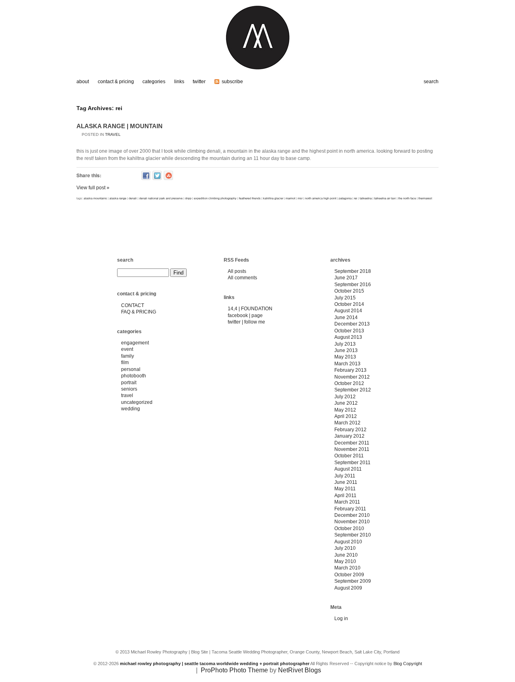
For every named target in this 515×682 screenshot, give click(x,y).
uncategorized (136, 402)
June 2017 (346, 278)
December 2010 (352, 515)
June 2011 (345, 482)
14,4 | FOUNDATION (250, 308)
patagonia (345, 198)
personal (130, 369)
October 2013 (349, 331)
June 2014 (346, 317)
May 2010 (345, 561)
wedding (130, 409)
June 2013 (346, 350)
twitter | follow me (246, 322)
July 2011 (344, 476)
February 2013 (350, 370)
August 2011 (348, 469)
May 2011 (345, 489)
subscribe (232, 81)
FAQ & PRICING (138, 312)
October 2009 (349, 575)
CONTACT (132, 305)
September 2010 (352, 535)
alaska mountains (95, 198)
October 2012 (349, 383)
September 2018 (352, 271)
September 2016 (352, 284)
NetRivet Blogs (299, 670)
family (127, 356)
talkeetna (366, 198)
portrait (128, 382)
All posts (237, 271)
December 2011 (351, 443)
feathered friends (250, 198)
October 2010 (349, 528)
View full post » (92, 187)
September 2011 (352, 462)
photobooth (133, 376)
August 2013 (348, 337)
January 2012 (349, 436)
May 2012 (345, 410)
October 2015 (349, 291)
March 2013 (347, 364)
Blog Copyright (407, 663)
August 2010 (348, 542)
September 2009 (352, 581)
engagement (135, 343)
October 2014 (349, 304)
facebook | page (245, 315)
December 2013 (352, 324)
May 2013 (345, 357)
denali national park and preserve (161, 198)
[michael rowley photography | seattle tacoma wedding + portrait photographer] (257, 73)
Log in (341, 618)
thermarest (425, 198)
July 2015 (345, 298)
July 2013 (345, 344)
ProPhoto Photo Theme (234, 670)
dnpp (188, 198)
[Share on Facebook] (145, 175)
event (127, 349)
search (125, 260)
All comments (242, 278)
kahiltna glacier (273, 198)
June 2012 (346, 403)
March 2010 (347, 568)
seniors (129, 389)
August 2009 (348, 588)
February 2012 (350, 429)
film (125, 362)
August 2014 (348, 310)
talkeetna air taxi (385, 198)
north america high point (320, 198)
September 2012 (352, 390)
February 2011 (350, 509)
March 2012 (347, 423)
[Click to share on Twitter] (157, 175)
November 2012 (352, 377)
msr (300, 198)
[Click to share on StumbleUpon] (168, 175)
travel (113, 134)
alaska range (117, 198)
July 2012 (345, 396)
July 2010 (345, 548)
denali (133, 198)
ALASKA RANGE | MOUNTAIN (119, 126)
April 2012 (345, 416)
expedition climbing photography (215, 198)
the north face (407, 198)
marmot (290, 198)
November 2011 (351, 449)
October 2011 (349, 456)
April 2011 (345, 495)
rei (355, 198)
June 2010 (346, 555)
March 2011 (347, 502)
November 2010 (352, 521)
